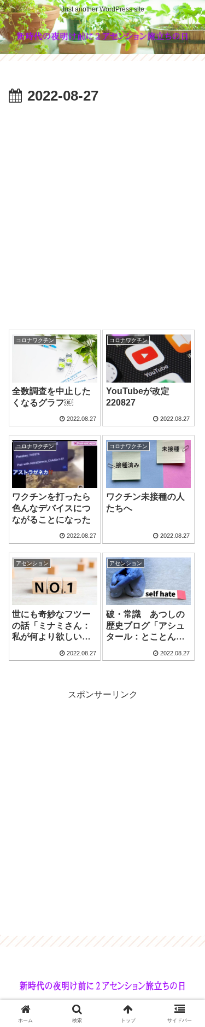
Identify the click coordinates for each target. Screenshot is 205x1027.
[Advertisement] (102, 216)
